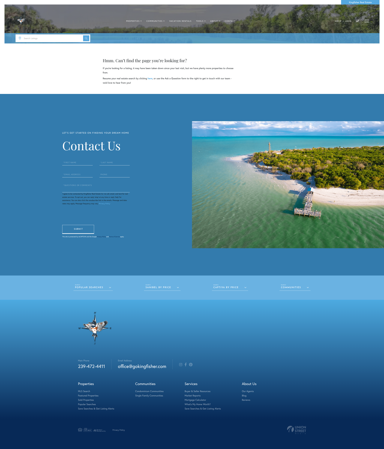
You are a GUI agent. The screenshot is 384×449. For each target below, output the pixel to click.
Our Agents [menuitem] (248, 391)
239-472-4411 (91, 366)
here (150, 78)
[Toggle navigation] (366, 20)
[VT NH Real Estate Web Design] (296, 430)
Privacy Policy (104, 204)
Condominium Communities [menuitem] (149, 391)
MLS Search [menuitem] (84, 391)
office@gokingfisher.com (142, 366)
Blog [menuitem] (244, 395)
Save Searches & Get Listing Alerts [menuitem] (96, 408)
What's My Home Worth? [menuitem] (198, 404)
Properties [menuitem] (133, 21)
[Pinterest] (190, 365)
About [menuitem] (214, 21)
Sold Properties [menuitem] (86, 400)
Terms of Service (114, 237)
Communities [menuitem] (154, 21)
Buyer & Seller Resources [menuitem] (197, 391)
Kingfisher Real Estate (360, 2)
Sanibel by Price (158, 287)
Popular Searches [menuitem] (87, 404)
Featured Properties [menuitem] (88, 395)
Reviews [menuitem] (246, 400)
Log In (348, 21)
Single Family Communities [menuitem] (149, 395)
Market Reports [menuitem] (193, 395)
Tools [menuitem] (200, 21)
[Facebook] (185, 365)
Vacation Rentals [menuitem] (180, 21)
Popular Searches (89, 287)
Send (78, 229)
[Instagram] (180, 365)
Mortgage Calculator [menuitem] (195, 400)
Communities (291, 287)
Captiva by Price (226, 287)
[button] (86, 38)
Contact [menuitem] (230, 21)
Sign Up (338, 21)
